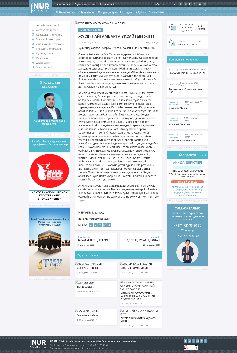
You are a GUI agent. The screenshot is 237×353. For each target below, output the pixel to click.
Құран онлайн (107, 4)
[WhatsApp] (105, 225)
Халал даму (43, 63)
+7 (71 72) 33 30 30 (187, 225)
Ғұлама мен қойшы (87, 315)
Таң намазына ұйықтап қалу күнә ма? (185, 90)
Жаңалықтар (174, 84)
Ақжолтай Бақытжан (179, 124)
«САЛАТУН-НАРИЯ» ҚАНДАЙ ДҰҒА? (187, 73)
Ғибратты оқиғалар (48, 48)
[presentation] (32, 111)
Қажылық (42, 58)
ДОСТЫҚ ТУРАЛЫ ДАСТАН (143, 240)
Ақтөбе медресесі (47, 30)
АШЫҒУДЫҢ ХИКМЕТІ (88, 268)
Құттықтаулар (45, 53)
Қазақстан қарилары (49, 34)
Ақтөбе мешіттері (47, 25)
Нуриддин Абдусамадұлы (182, 140)
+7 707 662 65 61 (187, 236)
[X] (100, 225)
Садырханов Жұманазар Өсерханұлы (49, 122)
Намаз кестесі (63, 4)
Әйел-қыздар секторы (50, 44)
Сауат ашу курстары (85, 4)
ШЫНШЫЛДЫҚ (85, 287)
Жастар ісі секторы (48, 39)
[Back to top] (228, 344)
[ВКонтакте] (91, 225)
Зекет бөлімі (44, 67)
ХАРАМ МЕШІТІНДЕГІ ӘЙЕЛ (93, 240)
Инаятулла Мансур (178, 108)
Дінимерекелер (200, 27)
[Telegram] (109, 225)
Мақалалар (173, 69)
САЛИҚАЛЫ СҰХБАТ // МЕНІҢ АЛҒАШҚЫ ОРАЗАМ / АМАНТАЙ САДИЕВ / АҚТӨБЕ (138, 296)
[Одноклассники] (96, 225)
